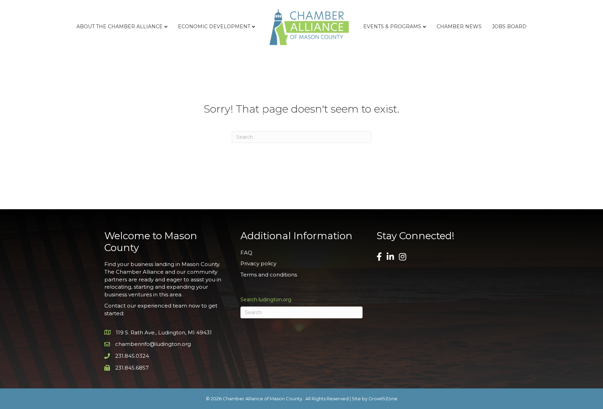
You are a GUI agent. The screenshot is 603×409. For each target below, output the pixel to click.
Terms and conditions (268, 274)
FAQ (246, 252)
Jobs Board (509, 26)
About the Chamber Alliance (119, 26)
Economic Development (214, 26)
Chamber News (459, 26)
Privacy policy (258, 263)
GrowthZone (382, 398)
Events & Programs (392, 26)
